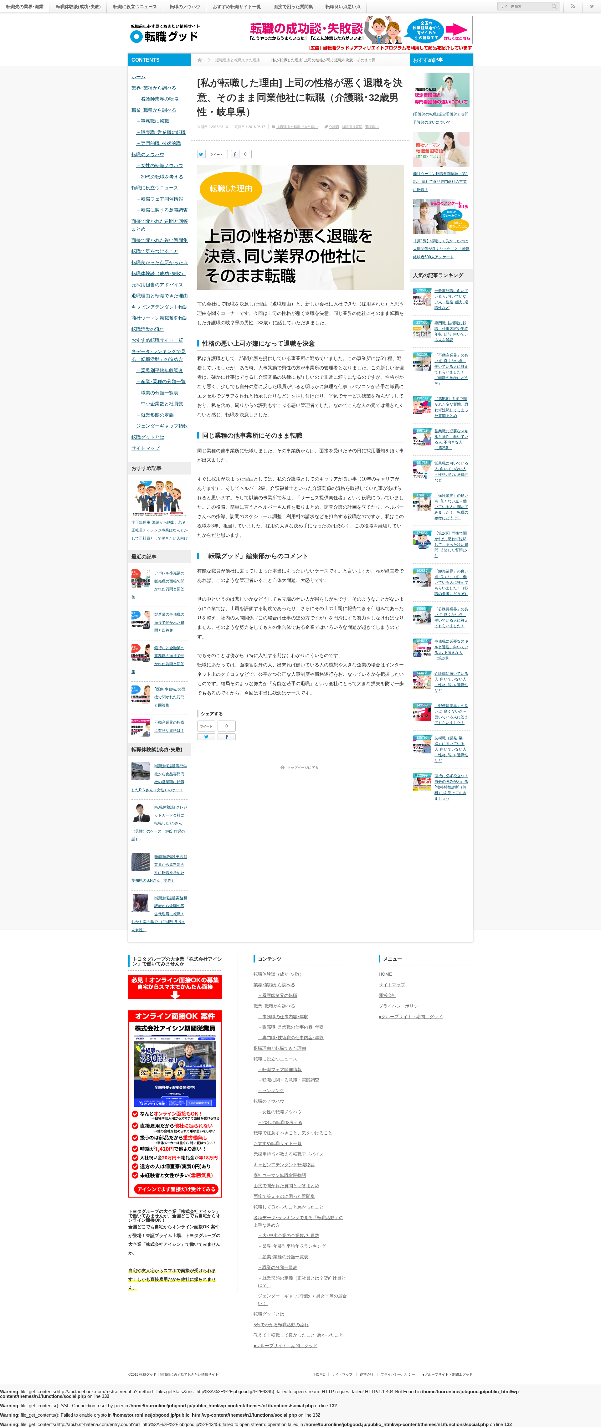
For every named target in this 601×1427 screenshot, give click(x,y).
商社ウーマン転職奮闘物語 (159, 318)
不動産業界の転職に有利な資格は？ (169, 726)
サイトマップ (145, 448)
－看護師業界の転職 (157, 98)
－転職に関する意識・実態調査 (288, 1079)
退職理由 (372, 127)
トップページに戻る (302, 767)
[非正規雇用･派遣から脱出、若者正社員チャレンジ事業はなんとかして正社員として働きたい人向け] (159, 498)
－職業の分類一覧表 (157, 392)
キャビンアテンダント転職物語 (284, 1164)
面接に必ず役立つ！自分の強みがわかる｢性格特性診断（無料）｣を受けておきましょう (451, 787)
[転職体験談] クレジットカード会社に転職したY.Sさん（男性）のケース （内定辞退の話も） (159, 823)
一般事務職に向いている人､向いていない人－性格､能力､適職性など (451, 299)
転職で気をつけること (154, 251)
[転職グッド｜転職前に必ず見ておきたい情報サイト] (165, 33)
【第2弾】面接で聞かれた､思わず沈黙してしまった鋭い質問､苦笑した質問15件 (451, 544)
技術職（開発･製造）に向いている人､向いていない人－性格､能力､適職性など (451, 749)
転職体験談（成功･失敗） (158, 273)
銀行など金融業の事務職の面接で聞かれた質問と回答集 (157, 660)
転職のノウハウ (185, 6)
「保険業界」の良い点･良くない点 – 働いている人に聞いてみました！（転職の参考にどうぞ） (451, 506)
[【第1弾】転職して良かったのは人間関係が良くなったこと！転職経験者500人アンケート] (441, 216)
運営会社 (387, 995)
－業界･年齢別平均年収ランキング (292, 1246)
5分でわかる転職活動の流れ (281, 1324)
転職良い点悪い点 (343, 6)
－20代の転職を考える (159, 176)
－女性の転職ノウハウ (159, 165)
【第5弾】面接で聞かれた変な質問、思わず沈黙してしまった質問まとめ (451, 407)
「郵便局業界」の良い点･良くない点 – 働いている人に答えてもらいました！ (451, 714)
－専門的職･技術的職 (158, 143)
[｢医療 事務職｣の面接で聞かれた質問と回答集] (140, 694)
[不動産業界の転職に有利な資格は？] (140, 728)
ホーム (138, 76)
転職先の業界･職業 (25, 6)
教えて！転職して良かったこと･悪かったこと (298, 1334)
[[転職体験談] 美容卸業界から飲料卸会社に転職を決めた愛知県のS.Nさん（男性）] (140, 862)
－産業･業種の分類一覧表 (283, 1256)
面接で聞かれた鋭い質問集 (159, 240)
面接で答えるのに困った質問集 (284, 1196)
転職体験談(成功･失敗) (78, 6)
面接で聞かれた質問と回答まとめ (286, 1185)
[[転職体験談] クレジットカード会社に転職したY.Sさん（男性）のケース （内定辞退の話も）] (140, 812)
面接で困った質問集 (293, 6)
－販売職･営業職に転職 (161, 132)
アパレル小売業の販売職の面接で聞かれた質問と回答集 (157, 585)
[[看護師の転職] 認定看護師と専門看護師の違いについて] (441, 90)
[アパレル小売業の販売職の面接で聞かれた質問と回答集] (140, 578)
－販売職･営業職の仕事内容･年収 (291, 1026)
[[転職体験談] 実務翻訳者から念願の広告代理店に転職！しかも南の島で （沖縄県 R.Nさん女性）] (140, 903)
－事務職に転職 (152, 121)
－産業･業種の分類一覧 (161, 381)
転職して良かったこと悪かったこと (289, 1206)
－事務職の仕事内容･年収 (283, 1016)
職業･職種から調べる (153, 110)
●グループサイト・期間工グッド (285, 1345)
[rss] (572, 6)
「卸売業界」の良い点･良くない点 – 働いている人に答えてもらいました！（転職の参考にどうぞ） (451, 582)
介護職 (334, 127)
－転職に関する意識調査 (162, 210)
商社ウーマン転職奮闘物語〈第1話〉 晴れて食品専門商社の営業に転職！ (440, 182)
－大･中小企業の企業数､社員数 (288, 1235)
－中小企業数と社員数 (159, 403)
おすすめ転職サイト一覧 (237, 6)
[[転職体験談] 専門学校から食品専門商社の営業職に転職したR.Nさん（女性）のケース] (140, 771)
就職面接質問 (352, 127)
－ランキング (271, 1090)
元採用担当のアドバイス (157, 284)
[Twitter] (591, 6)
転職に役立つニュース (135, 6)
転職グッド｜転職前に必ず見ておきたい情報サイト (178, 1374)
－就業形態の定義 (155, 415)
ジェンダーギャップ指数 (162, 426)
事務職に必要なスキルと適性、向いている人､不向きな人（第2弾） (451, 649)
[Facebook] (235, 154)
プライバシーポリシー (401, 1006)
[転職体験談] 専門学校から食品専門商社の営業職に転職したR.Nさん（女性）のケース (159, 778)
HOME (385, 974)
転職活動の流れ (147, 329)
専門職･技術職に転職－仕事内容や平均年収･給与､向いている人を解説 (451, 331)
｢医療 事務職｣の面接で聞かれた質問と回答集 (169, 697)
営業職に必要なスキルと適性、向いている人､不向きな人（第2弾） (451, 439)
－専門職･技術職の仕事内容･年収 (291, 1037)
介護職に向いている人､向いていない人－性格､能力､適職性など (451, 682)
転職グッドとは (147, 437)
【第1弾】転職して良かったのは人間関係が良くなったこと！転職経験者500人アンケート (441, 249)
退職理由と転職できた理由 (297, 127)
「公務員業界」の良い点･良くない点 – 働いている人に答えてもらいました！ (451, 617)
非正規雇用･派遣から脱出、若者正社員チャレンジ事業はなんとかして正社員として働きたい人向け (159, 530)
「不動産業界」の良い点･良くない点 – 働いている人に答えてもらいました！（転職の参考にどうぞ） (451, 369)
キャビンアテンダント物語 (159, 307)
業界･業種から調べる (153, 87)
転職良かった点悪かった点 (159, 262)
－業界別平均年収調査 (159, 370)
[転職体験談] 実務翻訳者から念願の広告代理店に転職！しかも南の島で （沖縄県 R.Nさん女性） (159, 914)
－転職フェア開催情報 (159, 199)
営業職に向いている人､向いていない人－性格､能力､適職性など (451, 471)
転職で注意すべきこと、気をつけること (293, 1132)
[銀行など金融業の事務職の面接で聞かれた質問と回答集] (140, 653)
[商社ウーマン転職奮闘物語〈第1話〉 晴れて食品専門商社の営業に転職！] (441, 149)
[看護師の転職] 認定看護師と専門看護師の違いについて (441, 118)
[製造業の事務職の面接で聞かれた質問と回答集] (140, 620)
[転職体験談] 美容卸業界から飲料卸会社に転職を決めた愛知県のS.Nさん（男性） (159, 869)
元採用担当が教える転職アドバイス (289, 1154)
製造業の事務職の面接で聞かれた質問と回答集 (169, 622)
